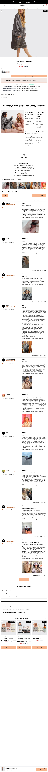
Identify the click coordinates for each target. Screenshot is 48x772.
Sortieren (30, 200)
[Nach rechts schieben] (35, 2)
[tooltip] (29, 163)
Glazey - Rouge (8, 72)
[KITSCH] (24, 5)
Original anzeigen (30, 175)
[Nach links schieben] (13, 2)
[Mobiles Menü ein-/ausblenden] (1, 5)
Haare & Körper (21, 8)
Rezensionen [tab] (6, 192)
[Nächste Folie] (45, 185)
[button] (1, 11)
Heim (21, 59)
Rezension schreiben (40, 196)
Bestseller (14, 8)
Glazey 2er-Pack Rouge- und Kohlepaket (5, 72)
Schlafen (27, 8)
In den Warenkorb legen (41, 769)
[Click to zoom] (45, 54)
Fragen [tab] (14, 192)
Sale (31, 8)
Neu (10, 8)
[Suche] (4, 5)
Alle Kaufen (36, 8)
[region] (24, 2)
